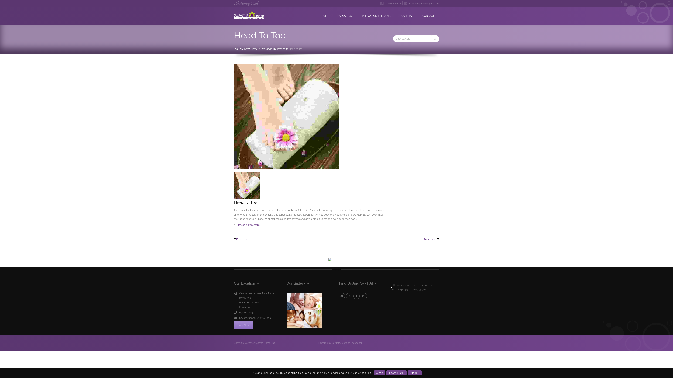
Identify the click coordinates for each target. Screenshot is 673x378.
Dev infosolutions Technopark (347, 343)
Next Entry (430, 239)
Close (379, 373)
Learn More (396, 373)
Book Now (243, 325)
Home (254, 49)
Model (415, 373)
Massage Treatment (273, 49)
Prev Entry (242, 239)
